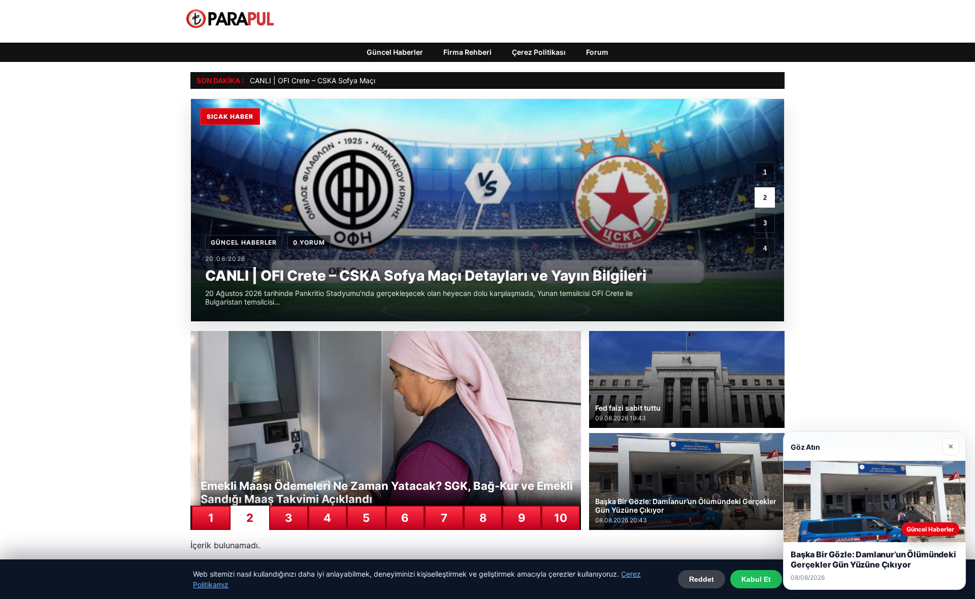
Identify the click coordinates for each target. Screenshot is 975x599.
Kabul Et (756, 579)
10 (560, 517)
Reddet (701, 579)
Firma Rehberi (467, 52)
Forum (597, 52)
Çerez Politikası (539, 52)
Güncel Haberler (395, 52)
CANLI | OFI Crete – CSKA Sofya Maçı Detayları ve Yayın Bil (348, 80)
